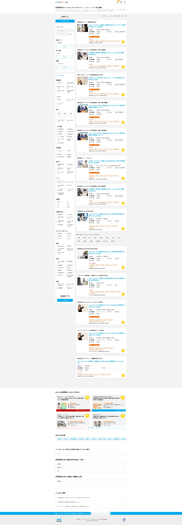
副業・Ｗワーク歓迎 (70, 140)
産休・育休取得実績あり (70, 276)
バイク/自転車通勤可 (61, 249)
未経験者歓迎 (61, 129)
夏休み (59, 99)
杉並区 (113, 237)
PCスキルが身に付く (61, 253)
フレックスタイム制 (70, 190)
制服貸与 (60, 270)
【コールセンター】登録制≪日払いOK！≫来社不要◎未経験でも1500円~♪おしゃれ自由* (107, 214)
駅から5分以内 (61, 246)
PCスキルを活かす (70, 285)
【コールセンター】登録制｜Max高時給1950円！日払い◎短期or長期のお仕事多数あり (107, 279)
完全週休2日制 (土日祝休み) (61, 194)
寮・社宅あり (61, 267)
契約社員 (60, 154)
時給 (59, 113)
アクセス (82, 519)
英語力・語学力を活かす (61, 285)
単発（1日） (60, 82)
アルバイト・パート (61, 151)
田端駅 (87, 439)
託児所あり (60, 275)
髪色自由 (60, 233)
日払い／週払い (70, 121)
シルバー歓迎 (61, 136)
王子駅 (65, 439)
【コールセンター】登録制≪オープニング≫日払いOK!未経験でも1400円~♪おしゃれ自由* (107, 305)
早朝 (59, 202)
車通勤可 (69, 246)
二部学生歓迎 (70, 131)
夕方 (68, 204)
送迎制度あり (70, 265)
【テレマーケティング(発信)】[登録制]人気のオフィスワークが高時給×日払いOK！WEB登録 (107, 25)
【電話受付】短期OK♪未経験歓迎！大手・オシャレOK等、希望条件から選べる (106, 53)
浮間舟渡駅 (116, 439)
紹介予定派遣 (61, 156)
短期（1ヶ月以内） (61, 87)
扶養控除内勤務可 (61, 165)
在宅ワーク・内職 (70, 169)
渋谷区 (78, 237)
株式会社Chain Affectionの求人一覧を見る (97, 268)
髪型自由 (69, 233)
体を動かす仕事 (61, 169)
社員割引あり (70, 270)
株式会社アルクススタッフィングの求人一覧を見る (99, 323)
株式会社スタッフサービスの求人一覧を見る (97, 67)
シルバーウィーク (61, 104)
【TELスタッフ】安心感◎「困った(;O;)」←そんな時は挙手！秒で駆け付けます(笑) (107, 78)
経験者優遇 (60, 287)
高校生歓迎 (69, 129)
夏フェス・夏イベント (70, 100)
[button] (126, 439)
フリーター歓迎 (61, 140)
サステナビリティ (88, 519)
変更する (65, 46)
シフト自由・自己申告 (61, 190)
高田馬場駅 (98, 241)
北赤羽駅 (124, 439)
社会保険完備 (61, 272)
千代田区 (107, 237)
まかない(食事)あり (61, 262)
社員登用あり (70, 272)
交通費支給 (60, 265)
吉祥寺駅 (113, 241)
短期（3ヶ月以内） (70, 87)
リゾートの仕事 (61, 173)
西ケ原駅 (94, 439)
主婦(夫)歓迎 (70, 134)
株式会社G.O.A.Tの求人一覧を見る (95, 229)
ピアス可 (69, 236)
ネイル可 (60, 238)
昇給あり (69, 267)
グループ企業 (97, 519)
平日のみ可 (69, 185)
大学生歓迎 (60, 131)
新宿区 (84, 237)
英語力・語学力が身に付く (70, 249)
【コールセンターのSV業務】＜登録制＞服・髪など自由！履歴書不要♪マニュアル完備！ (100, 362)
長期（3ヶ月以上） (61, 91)
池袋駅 (91, 241)
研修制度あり (70, 261)
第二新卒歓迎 (61, 142)
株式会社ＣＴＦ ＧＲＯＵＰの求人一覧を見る (98, 179)
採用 (93, 519)
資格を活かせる (70, 288)
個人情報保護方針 (104, 519)
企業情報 (78, 519)
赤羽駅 (59, 439)
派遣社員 (69, 154)
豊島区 (101, 237)
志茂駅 (109, 439)
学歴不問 (60, 134)
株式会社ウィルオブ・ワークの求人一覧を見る (98, 95)
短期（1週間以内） (70, 83)
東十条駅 (81, 439)
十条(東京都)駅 (73, 439)
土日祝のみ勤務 (61, 186)
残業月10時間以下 (70, 173)
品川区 (119, 237)
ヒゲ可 (68, 238)
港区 (90, 237)
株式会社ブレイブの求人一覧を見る (96, 42)
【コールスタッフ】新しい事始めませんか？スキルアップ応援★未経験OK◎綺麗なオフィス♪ (107, 106)
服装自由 (60, 236)
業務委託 (69, 156)
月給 (71, 113)
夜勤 (68, 206)
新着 (115, 16)
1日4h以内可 (70, 164)
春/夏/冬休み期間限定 (70, 91)
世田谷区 (85, 241)
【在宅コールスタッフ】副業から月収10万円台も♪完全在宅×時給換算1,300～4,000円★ (107, 161)
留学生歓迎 (69, 136)
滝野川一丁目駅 (102, 439)
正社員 (68, 150)
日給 (65, 113)
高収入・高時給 (61, 121)
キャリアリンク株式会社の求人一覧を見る (97, 294)
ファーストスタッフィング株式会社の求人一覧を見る (99, 351)
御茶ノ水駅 (105, 241)
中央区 (95, 237)
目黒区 (78, 241)
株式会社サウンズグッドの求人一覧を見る (85, 376)
